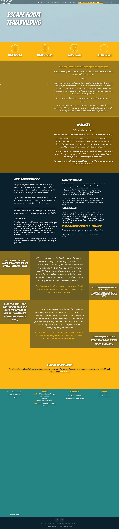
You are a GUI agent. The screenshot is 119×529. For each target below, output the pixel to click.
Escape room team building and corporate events (90, 2)
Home (48, 2)
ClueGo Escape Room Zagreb (65, 526)
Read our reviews (14, 515)
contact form (65, 371)
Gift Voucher (73, 2)
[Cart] (117, 2)
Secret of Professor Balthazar (61, 524)
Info (112, 2)
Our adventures (55, 2)
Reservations (65, 2)
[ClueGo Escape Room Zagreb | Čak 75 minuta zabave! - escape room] (8, 2)
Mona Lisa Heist (46, 524)
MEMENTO (75, 524)
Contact (107, 2)
